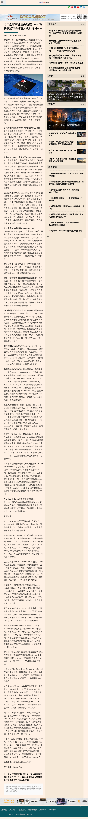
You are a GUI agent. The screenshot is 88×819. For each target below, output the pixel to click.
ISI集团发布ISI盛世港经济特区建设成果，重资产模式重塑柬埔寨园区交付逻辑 (66, 182)
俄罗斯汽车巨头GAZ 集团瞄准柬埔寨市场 (66, 230)
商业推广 (53, 24)
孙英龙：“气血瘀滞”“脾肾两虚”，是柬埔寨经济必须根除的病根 (62, 143)
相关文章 (53, 167)
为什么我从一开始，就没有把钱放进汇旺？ (66, 126)
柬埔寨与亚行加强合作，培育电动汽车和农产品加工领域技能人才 (66, 215)
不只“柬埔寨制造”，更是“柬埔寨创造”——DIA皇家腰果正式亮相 (66, 223)
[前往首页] (44, 2)
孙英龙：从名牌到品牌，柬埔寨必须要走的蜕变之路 (62, 160)
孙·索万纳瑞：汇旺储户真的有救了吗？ (63, 134)
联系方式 (22, 809)
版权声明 (42, 809)
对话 (51, 76)
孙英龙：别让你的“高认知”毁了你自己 (62, 151)
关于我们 (3, 809)
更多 (82, 24)
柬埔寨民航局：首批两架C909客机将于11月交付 (66, 207)
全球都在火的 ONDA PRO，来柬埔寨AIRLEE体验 (64, 191)
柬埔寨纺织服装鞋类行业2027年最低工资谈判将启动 (66, 174)
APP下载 (52, 809)
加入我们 (12, 809)
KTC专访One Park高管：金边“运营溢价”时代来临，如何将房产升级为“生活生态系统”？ (66, 97)
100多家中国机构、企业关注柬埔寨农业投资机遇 (66, 199)
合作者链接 (32, 809)
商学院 (52, 104)
